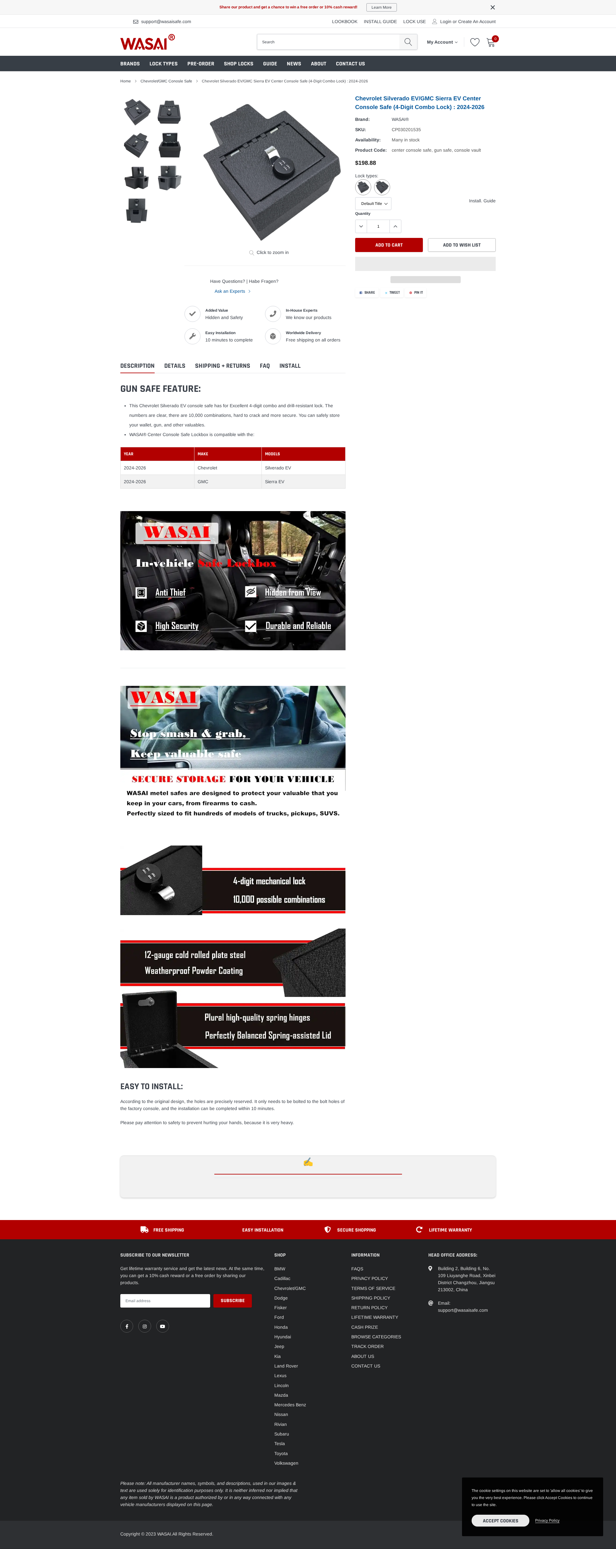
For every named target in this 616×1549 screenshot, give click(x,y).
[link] (126, 1326)
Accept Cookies (500, 1521)
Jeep (279, 1346)
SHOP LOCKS (238, 63)
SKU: (360, 129)
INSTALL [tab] (290, 366)
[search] (408, 41)
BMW (279, 1268)
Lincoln (281, 1385)
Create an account (477, 21)
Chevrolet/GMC (290, 1288)
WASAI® (400, 119)
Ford (279, 1317)
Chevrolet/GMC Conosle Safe (166, 81)
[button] (425, 264)
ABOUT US (362, 1356)
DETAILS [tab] (174, 366)
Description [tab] (137, 366)
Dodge (281, 1298)
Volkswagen (286, 1463)
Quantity (363, 213)
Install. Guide (482, 200)
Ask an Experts (230, 291)
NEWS (294, 63)
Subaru (281, 1433)
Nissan (281, 1414)
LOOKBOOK (344, 21)
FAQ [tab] (265, 366)
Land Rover (286, 1365)
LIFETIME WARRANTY (374, 1317)
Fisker (280, 1307)
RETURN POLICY (369, 1307)
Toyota (281, 1453)
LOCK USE (414, 21)
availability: (368, 139)
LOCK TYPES (164, 63)
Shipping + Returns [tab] (222, 366)
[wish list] (475, 42)
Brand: (362, 119)
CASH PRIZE (364, 1327)
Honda (281, 1327)
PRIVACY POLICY (369, 1278)
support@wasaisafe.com (166, 21)
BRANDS (130, 63)
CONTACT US (350, 63)
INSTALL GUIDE (380, 21)
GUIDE (270, 63)
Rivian (280, 1424)
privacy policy (547, 1520)
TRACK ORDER (367, 1346)
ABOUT (318, 63)
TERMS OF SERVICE (373, 1288)
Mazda (281, 1395)
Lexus (280, 1375)
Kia (277, 1356)
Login (445, 21)
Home (125, 81)
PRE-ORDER (200, 63)
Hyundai (282, 1336)
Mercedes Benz (290, 1404)
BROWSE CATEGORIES (376, 1336)
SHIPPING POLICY (370, 1298)
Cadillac (282, 1278)
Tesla (279, 1443)
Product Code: (371, 150)
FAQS (357, 1268)
